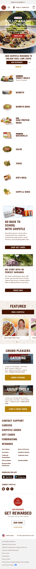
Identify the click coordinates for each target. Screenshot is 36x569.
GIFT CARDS (8, 434)
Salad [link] (19, 149)
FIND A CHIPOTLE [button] (18, 312)
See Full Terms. (19, 45)
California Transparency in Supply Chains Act (14, 547)
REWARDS (7, 443)
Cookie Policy (5, 556)
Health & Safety (23, 452)
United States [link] (10, 535)
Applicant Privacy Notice (9, 544)
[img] (16, 327)
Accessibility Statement (8, 541)
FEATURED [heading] (18, 306)
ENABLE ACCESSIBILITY (18, 2)
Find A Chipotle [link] (22, 7)
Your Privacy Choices (7, 565)
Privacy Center (6, 559)
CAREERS (7, 425)
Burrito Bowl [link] (23, 106)
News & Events (23, 449)
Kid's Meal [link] (21, 177)
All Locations (6, 460)
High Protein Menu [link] (22, 121)
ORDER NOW (18, 36)
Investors (5, 452)
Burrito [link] (20, 92)
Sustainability (23, 460)
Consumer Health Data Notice (10, 550)
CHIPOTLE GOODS (11, 430)
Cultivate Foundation (6, 456)
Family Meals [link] (23, 78)
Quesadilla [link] (21, 135)
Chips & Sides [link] (23, 191)
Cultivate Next (23, 455)
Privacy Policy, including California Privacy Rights (15, 562)
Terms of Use (5, 553)
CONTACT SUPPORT (13, 420)
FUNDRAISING (9, 439)
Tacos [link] (19, 163)
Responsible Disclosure (6, 464)
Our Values (6, 449)
